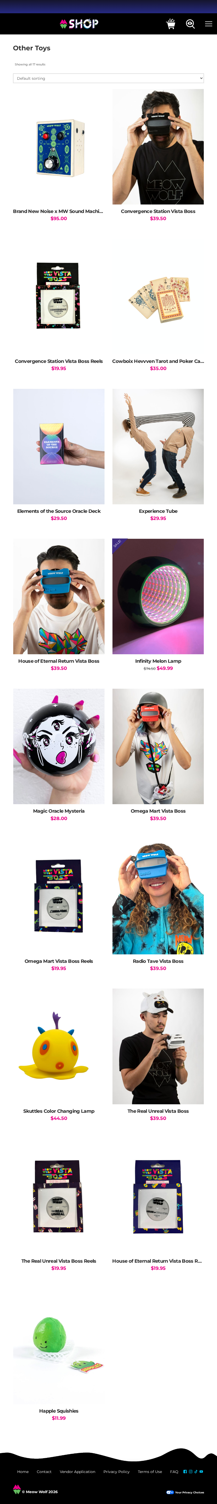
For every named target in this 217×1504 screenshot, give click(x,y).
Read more (59, 344)
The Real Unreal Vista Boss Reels (58, 1261)
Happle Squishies (59, 1411)
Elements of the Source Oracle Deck (59, 511)
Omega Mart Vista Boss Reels (59, 961)
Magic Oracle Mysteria (59, 811)
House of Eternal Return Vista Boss (58, 661)
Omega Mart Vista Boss (158, 811)
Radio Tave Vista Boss (158, 961)
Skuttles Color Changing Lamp (58, 1111)
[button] (170, 24)
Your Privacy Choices (189, 1492)
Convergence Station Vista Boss (158, 211)
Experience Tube (158, 511)
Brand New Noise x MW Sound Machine (59, 211)
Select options (59, 195)
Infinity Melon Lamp (158, 661)
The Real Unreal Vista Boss (158, 1111)
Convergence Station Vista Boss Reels (59, 361)
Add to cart (158, 344)
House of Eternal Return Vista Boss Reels (159, 1261)
